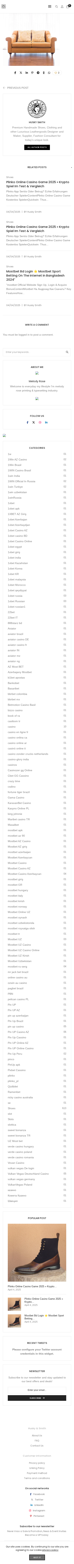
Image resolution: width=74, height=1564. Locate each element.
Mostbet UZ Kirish (18, 955)
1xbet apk (14, 508)
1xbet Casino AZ (18, 530)
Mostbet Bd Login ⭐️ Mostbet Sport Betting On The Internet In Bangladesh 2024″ (35, 275)
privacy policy (50, 1550)
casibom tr (14, 721)
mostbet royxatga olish (21, 928)
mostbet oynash (17, 917)
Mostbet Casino (17, 862)
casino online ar (17, 742)
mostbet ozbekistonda (21, 922)
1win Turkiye (15, 486)
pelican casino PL (18, 999)
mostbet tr (14, 933)
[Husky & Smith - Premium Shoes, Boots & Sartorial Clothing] (3, 7)
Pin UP (12, 1004)
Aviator (12, 628)
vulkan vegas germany (21, 1179)
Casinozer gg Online (20, 770)
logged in (24, 334)
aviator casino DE (18, 639)
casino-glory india (18, 759)
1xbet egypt (15, 546)
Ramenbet (14, 1091)
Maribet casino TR (19, 819)
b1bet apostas (16, 677)
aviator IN (13, 650)
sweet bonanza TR (19, 1135)
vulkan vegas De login (21, 1168)
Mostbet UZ (15, 939)
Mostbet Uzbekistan (19, 961)
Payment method (37, 1473)
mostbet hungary (18, 890)
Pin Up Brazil (15, 1021)
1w (9, 454)
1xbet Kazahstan (18, 563)
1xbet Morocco (17, 584)
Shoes (9, 177)
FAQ (37, 1440)
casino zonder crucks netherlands (28, 753)
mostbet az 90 (16, 835)
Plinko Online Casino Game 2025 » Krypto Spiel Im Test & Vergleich (37, 184)
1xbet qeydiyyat (17, 590)
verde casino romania (21, 1157)
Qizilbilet (13, 1086)
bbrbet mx (14, 699)
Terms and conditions (37, 1478)
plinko (11, 1075)
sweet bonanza (17, 1130)
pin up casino (16, 1026)
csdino (12, 786)
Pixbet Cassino (17, 1070)
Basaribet (13, 688)
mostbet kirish (16, 901)
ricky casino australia (20, 1097)
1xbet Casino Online (20, 541)
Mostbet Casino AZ (19, 868)
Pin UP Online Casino (21, 1048)
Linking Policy (37, 1468)
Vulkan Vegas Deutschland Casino (28, 1173)
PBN (10, 993)
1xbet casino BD (17, 535)
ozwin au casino (17, 982)
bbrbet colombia (17, 693)
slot (10, 1113)
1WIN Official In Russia (21, 481)
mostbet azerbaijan (19, 852)
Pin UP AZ (14, 1010)
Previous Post (18, 87)
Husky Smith (37, 122)
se (9, 1102)
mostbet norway (17, 906)
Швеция (13, 1200)
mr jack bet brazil (18, 971)
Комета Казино (17, 1195)
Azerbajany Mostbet (20, 672)
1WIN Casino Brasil (19, 470)
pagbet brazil (15, 988)
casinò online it (17, 748)
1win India (14, 475)
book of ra (14, 715)
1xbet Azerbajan (17, 519)
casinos (12, 764)
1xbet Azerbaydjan (19, 524)
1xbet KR (13, 573)
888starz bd (15, 623)
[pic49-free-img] (15, 73)
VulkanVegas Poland (20, 1184)
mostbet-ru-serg (17, 966)
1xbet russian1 (16, 606)
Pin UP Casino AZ (18, 1031)
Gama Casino (16, 797)
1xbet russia (15, 595)
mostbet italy (15, 895)
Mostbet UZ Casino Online (23, 950)
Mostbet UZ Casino (19, 944)
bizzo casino (15, 710)
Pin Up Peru (15, 1053)
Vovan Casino (16, 1162)
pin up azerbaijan (18, 1015)
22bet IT (13, 617)
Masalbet (13, 824)
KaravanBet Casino (19, 802)
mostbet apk (15, 830)
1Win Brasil (14, 464)
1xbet (11, 503)
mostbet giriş (15, 879)
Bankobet (13, 683)
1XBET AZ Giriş (17, 514)
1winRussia (14, 497)
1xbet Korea (15, 568)
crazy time (14, 781)
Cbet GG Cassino (18, 775)
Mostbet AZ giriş (17, 846)
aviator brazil (15, 633)
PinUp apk (14, 1064)
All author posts (37, 147)
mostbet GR (15, 884)
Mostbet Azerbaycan (20, 857)
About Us (37, 1435)
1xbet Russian (16, 601)
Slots (11, 1119)
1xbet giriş (14, 552)
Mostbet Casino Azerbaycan (24, 873)
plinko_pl (13, 1081)
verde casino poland (20, 1151)
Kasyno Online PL (18, 808)
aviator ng (14, 661)
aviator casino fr (17, 644)
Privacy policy (37, 1463)
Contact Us (36, 1445)
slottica (12, 1124)
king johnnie (15, 813)
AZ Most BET (16, 666)
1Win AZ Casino (17, 459)
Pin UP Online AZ (18, 1042)
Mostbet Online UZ (19, 912)
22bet (11, 612)
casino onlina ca (17, 737)
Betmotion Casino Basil (21, 704)
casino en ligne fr (18, 732)
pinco (11, 1059)
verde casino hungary (21, 1146)
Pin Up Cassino (17, 1037)
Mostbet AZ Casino (19, 841)
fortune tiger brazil (19, 792)
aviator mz (14, 655)
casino (12, 726)
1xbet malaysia (17, 579)
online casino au (17, 977)
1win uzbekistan (17, 492)
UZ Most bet (15, 1140)
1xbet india (14, 557)
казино (12, 1190)
